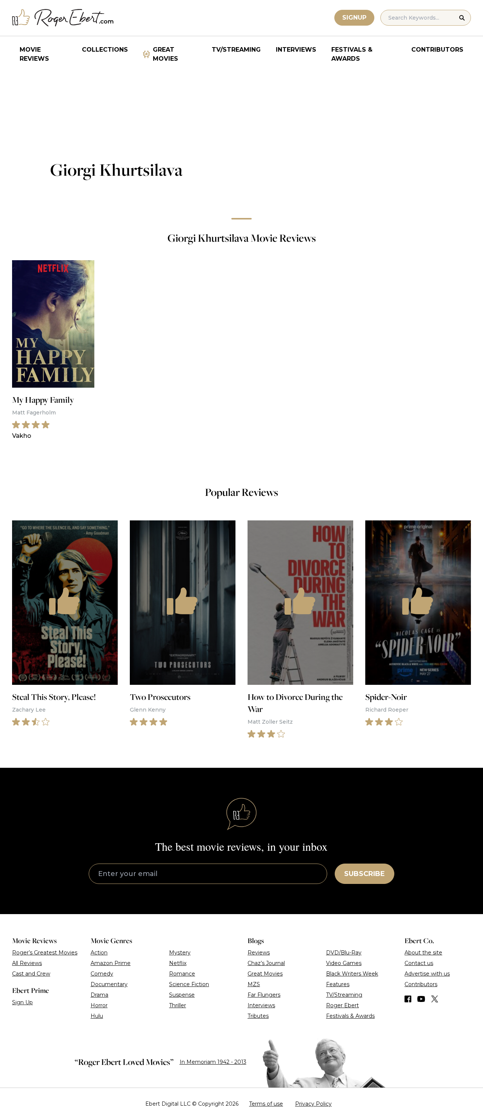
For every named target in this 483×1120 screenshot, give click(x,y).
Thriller (177, 1005)
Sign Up (22, 1002)
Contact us (419, 963)
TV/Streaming (236, 49)
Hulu (97, 1016)
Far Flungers (264, 994)
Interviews (296, 49)
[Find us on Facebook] (408, 999)
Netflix (177, 963)
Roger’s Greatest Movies (44, 952)
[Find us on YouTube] (421, 999)
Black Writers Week (352, 973)
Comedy (102, 973)
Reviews (259, 952)
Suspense (182, 994)
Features (337, 984)
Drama (99, 994)
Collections (105, 49)
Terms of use (266, 1103)
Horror (99, 1005)
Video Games (343, 963)
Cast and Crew (31, 973)
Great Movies (165, 54)
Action (99, 952)
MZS (254, 984)
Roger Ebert (342, 1005)
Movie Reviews (34, 54)
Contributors (437, 49)
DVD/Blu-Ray (343, 952)
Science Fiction (189, 984)
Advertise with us (427, 973)
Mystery (180, 952)
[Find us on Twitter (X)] (434, 999)
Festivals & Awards (351, 54)
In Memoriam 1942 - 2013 (213, 1062)
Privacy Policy (313, 1103)
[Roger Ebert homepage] (63, 18)
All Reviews (27, 963)
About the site (423, 952)
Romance (182, 973)
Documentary (109, 984)
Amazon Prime (111, 963)
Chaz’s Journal (266, 963)
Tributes (258, 1016)
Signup (354, 17)
